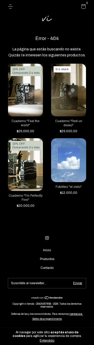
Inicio (47, 250)
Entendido (47, 340)
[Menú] (11, 6)
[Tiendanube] (47, 298)
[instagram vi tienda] (47, 238)
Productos (47, 259)
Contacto (47, 268)
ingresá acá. (76, 314)
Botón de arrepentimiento (47, 318)
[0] (82, 7)
